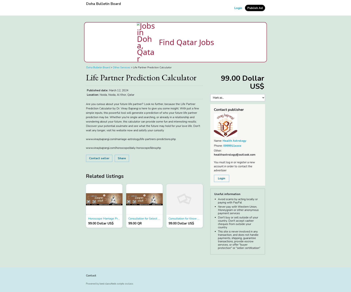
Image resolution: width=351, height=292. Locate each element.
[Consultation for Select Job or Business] (144, 199)
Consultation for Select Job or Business (144, 218)
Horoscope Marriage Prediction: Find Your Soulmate (104, 218)
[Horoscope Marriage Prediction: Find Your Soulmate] (104, 199)
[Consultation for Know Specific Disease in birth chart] (184, 199)
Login (238, 8)
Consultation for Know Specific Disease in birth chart (185, 218)
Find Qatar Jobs (186, 42)
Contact (91, 275)
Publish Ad (255, 8)
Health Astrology (234, 141)
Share (122, 158)
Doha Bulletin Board (103, 4)
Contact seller (99, 158)
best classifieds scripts (112, 283)
